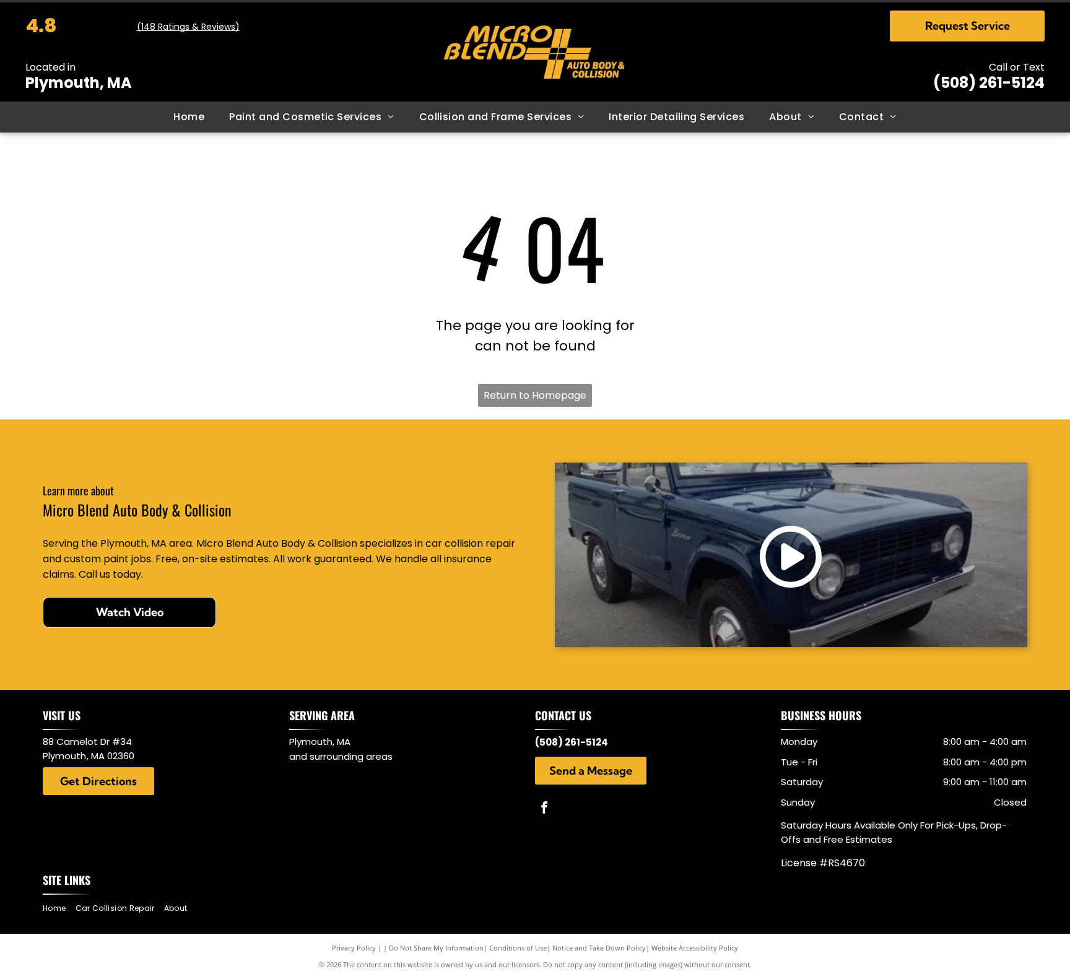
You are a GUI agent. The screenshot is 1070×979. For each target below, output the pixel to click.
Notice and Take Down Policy (599, 947)
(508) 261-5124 (989, 82)
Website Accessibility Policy (694, 947)
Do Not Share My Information (436, 947)
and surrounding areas (341, 756)
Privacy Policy (354, 947)
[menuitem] (189, 117)
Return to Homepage (535, 395)
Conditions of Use (518, 947)
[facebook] (544, 809)
